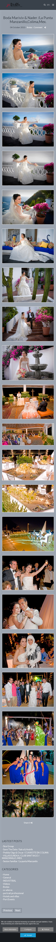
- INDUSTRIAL (9, 880)
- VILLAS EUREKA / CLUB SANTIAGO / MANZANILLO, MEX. (20, 856)
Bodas (29, 27)
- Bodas (5, 886)
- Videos (6, 883)
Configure (28, 929)
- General (6, 877)
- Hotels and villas (10, 896)
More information (10, 929)
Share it (27, 823)
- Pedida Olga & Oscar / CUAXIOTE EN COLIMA (25, 852)
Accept (29, 935)
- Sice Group (8, 846)
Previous (7, 910)
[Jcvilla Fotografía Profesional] (14, 5)
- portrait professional (13, 893)
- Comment (38, 27)
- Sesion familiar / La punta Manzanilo (20, 861)
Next (17, 910)
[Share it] (45, 27)
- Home (5, 874)
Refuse (46, 929)
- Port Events (8, 899)
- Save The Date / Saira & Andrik (17, 849)
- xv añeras (7, 890)
